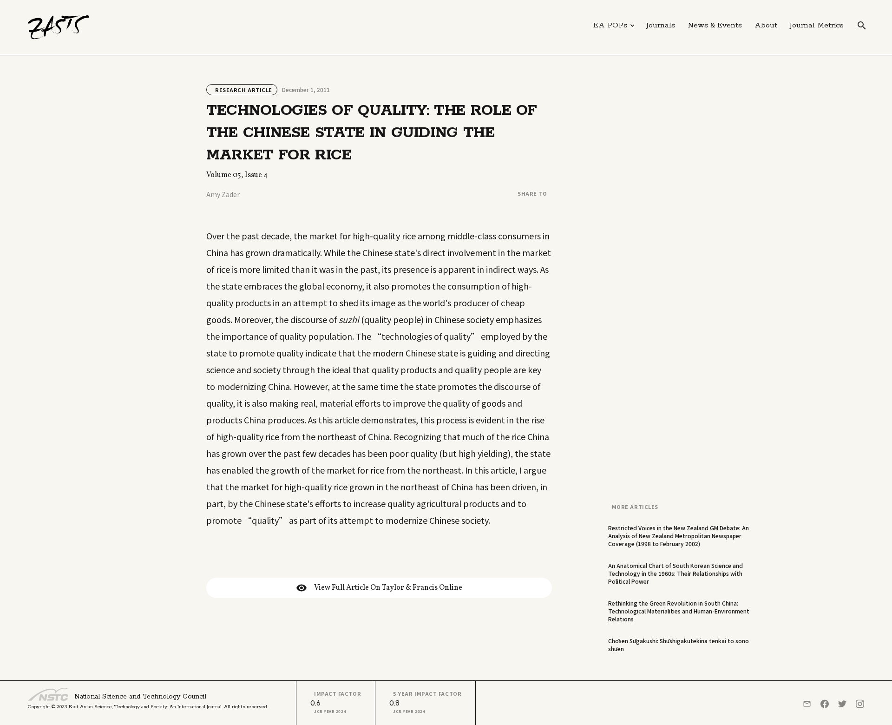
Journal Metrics (817, 25)
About (765, 25)
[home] (59, 27)
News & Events (715, 25)
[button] (614, 25)
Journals (660, 25)
